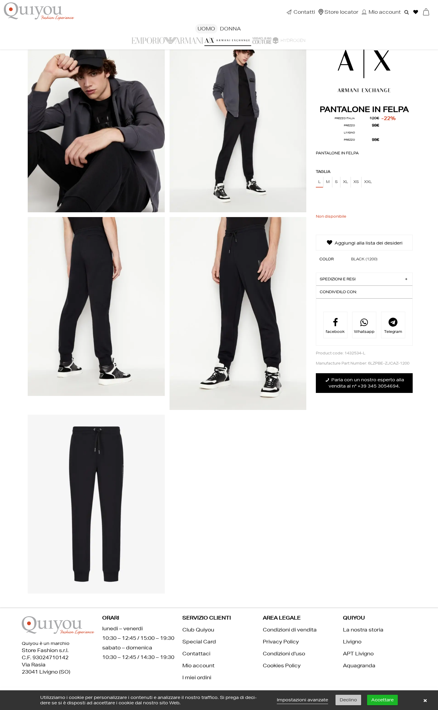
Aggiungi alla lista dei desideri (368, 243)
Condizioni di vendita (290, 629)
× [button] (425, 700)
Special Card (199, 641)
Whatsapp (364, 331)
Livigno (352, 641)
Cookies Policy (282, 665)
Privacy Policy (281, 641)
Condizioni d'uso (284, 653)
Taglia (323, 171)
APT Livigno (358, 653)
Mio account (198, 665)
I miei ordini (196, 677)
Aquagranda (359, 665)
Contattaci (196, 653)
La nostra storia (363, 629)
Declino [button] (348, 700)
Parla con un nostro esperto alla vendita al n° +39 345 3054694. (366, 383)
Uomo (206, 28)
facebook (335, 331)
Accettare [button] (382, 700)
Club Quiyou (198, 629)
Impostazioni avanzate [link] (302, 700)
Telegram (393, 331)
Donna (230, 28)
